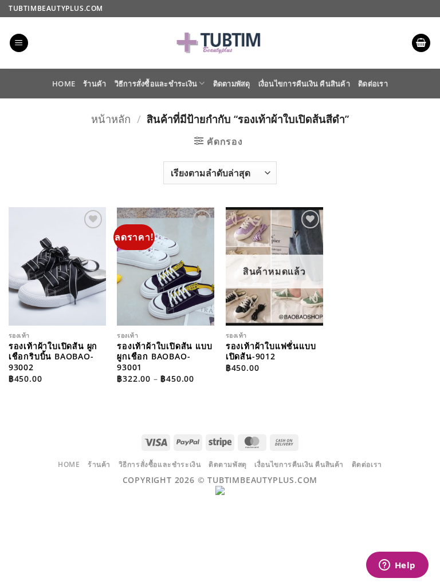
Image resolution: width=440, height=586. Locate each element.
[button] (19, 43)
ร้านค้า (94, 83)
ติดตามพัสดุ (231, 83)
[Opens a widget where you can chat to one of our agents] (397, 566)
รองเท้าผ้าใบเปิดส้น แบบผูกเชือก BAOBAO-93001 (164, 357)
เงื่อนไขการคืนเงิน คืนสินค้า (304, 83)
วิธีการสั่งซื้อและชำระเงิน (156, 83)
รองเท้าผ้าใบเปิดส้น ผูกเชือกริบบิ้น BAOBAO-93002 (53, 357)
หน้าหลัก (111, 119)
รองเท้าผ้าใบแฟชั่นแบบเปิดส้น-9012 (271, 351)
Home (63, 83)
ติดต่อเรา (373, 83)
